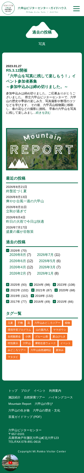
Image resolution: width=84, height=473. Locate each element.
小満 (28, 336)
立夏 (10, 322)
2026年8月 (17, 255)
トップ (12, 390)
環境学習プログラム (19, 329)
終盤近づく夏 (16, 191)
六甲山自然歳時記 (41, 350)
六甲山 (27, 343)
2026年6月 (17, 261)
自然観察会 (14, 336)
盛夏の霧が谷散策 (20, 231)
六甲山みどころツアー (47, 322)
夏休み (60, 350)
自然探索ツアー (34, 397)
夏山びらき (59, 336)
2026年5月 (47, 261)
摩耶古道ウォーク (45, 343)
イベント (65, 343)
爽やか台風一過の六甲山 (25, 201)
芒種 (20, 322)
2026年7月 (45, 255)
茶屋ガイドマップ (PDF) (25, 417)
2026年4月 (17, 267)
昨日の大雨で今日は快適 (25, 221)
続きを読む (43, 112)
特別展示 (13, 343)
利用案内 (55, 390)
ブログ (25, 390)
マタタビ (13, 356)
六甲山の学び (44, 403)
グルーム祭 (41, 336)
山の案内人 (42, 329)
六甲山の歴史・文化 (46, 410)
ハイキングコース (61, 397)
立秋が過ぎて (16, 211)
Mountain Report (19, 403)
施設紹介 (14, 397)
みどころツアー (17, 350)
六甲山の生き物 (19, 410)
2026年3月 (47, 267)
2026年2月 (17, 273)
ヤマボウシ (59, 329)
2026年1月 (45, 273)
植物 (67, 322)
